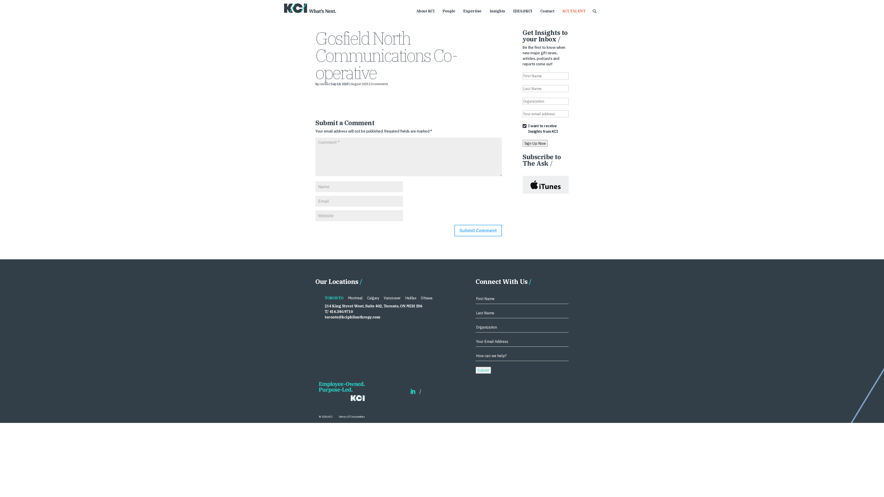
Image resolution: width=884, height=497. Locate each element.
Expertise (472, 11)
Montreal (355, 298)
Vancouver (392, 298)
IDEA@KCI (522, 11)
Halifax (410, 298)
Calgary (373, 298)
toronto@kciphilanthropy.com (352, 317)
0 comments (379, 84)
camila (324, 84)
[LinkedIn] (413, 392)
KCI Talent (573, 11)
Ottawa (426, 298)
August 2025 (360, 84)
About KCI (425, 11)
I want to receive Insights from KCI (543, 129)
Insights (497, 11)
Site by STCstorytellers (352, 416)
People (448, 11)
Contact (547, 11)
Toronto (334, 298)
